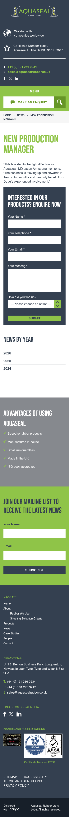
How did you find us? (22, 297)
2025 (7, 360)
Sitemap (10, 777)
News (21, 115)
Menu (34, 91)
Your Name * (16, 217)
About (7, 608)
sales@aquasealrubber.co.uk (29, 71)
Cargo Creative (15, 810)
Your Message (17, 266)
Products (8, 623)
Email (7, 546)
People (7, 638)
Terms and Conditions (22, 781)
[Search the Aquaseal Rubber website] (60, 102)
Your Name (11, 524)
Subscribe (34, 570)
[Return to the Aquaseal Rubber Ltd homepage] (34, 11)
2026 (7, 353)
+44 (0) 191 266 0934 (22, 66)
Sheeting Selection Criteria (26, 618)
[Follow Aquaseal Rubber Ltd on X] (10, 78)
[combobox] (34, 304)
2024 (7, 368)
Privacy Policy (16, 785)
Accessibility (35, 777)
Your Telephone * (19, 233)
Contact (8, 643)
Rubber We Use (20, 613)
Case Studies (11, 633)
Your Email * (16, 249)
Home (7, 115)
